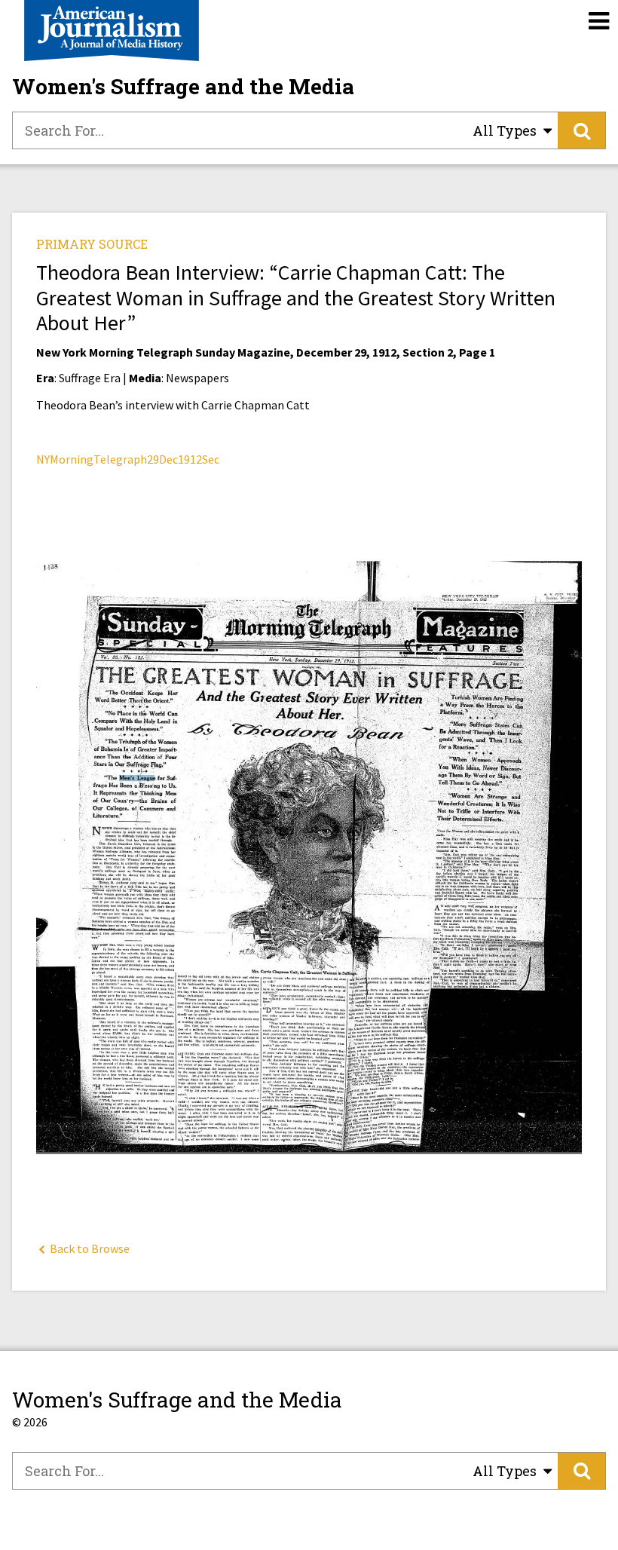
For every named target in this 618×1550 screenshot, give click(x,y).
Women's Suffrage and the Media (183, 86)
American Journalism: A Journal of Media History (111, 30)
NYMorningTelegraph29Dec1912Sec (127, 459)
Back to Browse (88, 1248)
